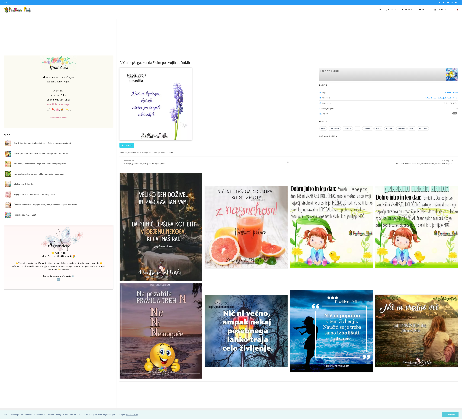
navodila (368, 128)
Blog (5, 2)
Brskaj (391, 10)
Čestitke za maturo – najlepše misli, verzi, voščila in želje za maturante (45, 205)
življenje (390, 128)
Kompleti (441, 10)
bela (323, 128)
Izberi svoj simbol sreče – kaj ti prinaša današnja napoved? (40, 164)
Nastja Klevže (452, 92)
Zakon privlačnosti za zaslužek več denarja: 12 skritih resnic (41, 154)
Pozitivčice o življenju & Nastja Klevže (442, 98)
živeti (411, 128)
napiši (379, 128)
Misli (425, 10)
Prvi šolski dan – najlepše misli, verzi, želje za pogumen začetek (42, 143)
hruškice (347, 128)
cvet (357, 128)
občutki (401, 128)
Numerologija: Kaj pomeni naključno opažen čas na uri (39, 174)
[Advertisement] (231, 37)
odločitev (423, 128)
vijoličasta (334, 128)
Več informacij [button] (132, 415)
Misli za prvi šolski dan (24, 184)
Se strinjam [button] (450, 415)
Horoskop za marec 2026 (25, 215)
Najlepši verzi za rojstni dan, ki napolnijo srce (34, 194)
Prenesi (128, 145)
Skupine (408, 10)
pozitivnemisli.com (58, 117)
